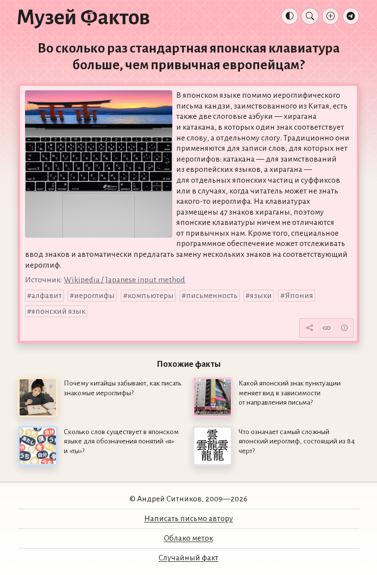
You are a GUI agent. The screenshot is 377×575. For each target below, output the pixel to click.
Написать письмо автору (188, 518)
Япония (299, 295)
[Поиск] (309, 16)
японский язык (58, 311)
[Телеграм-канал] (351, 16)
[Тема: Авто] (289, 16)
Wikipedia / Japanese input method (124, 279)
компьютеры (151, 295)
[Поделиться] (309, 328)
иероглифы (94, 295)
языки (261, 295)
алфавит (46, 295)
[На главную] (83, 18)
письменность (212, 295)
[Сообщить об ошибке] (344, 328)
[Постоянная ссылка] (327, 328)
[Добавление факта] (330, 16)
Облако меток (188, 538)
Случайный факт (188, 557)
